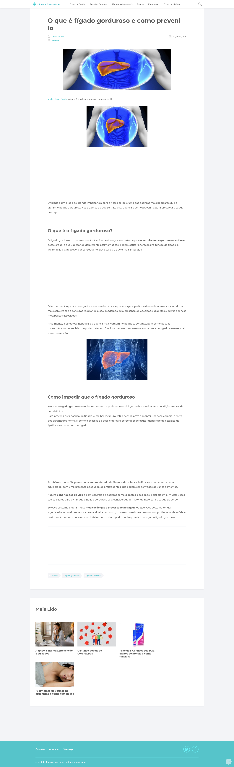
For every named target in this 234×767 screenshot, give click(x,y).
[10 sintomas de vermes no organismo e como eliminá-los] (54, 674)
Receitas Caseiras (98, 4)
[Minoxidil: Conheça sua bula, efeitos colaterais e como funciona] (138, 634)
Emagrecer (153, 4)
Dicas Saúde (58, 36)
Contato (40, 749)
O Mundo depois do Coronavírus (89, 652)
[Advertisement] (117, 175)
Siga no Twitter (186, 749)
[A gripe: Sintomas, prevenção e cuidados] (54, 634)
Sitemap (68, 749)
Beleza (140, 4)
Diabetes (54, 576)
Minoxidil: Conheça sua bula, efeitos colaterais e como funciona (137, 653)
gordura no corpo (94, 576)
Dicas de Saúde (77, 4)
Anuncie (53, 749)
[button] (200, 4)
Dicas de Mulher (172, 4)
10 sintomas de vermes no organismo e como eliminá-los (54, 692)
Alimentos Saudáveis (122, 4)
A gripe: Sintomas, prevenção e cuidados (54, 652)
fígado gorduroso (72, 576)
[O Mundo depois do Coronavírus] (96, 634)
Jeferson (55, 40)
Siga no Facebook (195, 749)
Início (50, 99)
